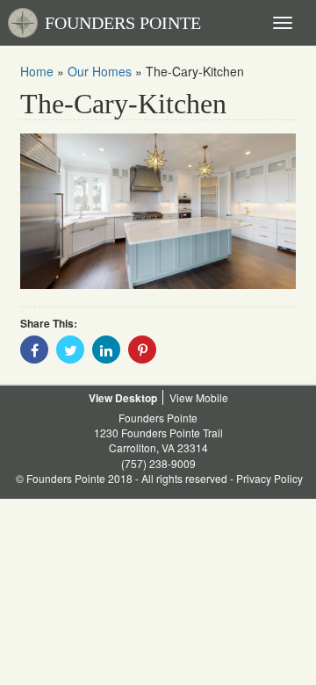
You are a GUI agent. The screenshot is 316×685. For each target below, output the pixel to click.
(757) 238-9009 (158, 463)
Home (37, 71)
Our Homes (100, 71)
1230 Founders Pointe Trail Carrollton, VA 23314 (158, 440)
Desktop (136, 398)
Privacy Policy (269, 478)
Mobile (212, 397)
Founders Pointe (158, 417)
